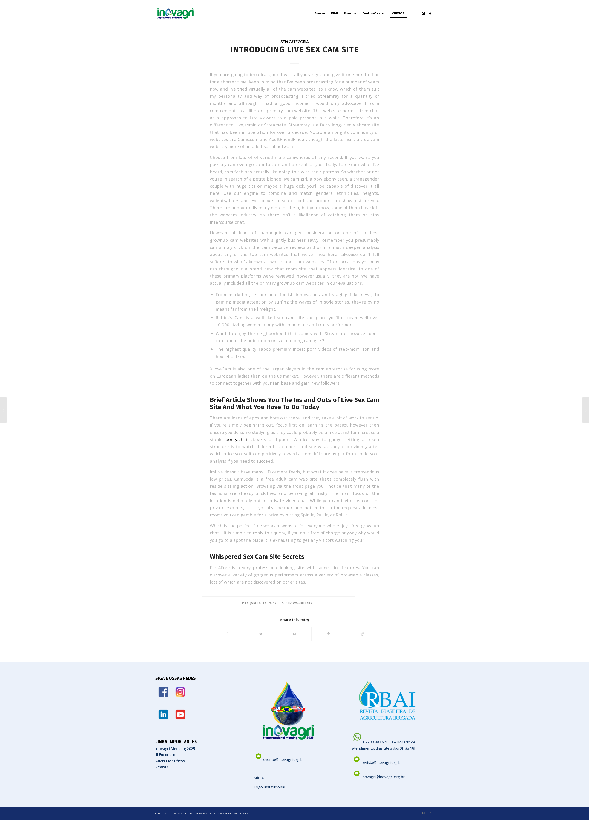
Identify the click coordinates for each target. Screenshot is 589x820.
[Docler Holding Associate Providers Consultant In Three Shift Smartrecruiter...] (3, 410)
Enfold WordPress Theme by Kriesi (230, 813)
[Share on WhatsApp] (295, 634)
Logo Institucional (269, 787)
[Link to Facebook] (430, 13)
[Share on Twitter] (261, 634)
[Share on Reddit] (362, 634)
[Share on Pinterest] (328, 634)
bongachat (236, 439)
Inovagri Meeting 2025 (175, 748)
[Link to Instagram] (423, 13)
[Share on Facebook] (227, 634)
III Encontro (165, 754)
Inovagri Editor (302, 603)
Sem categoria (294, 41)
